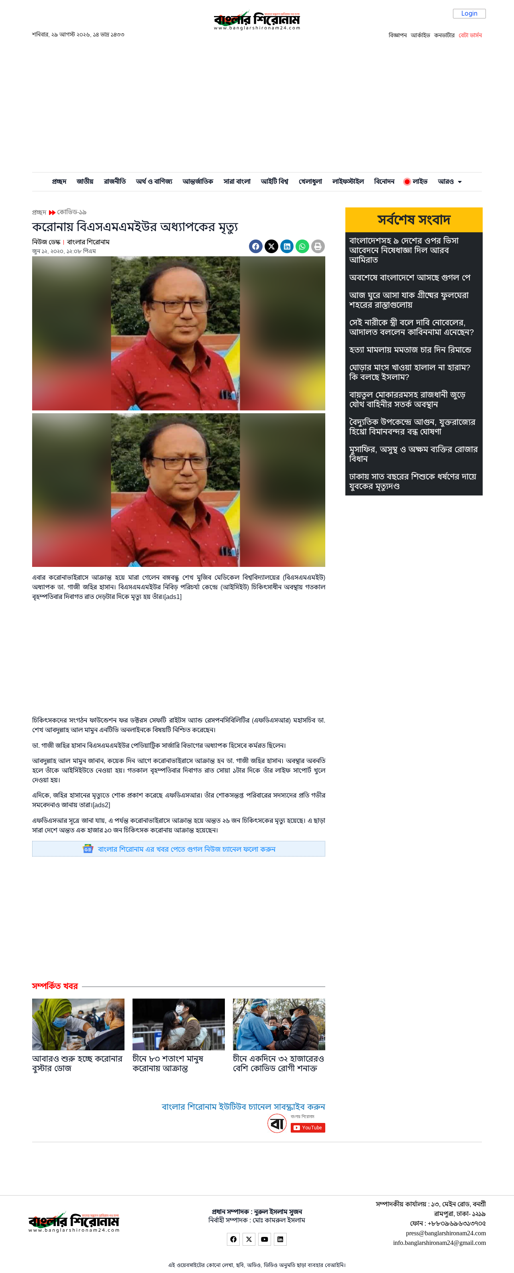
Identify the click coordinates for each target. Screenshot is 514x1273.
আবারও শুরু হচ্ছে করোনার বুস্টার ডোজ (77, 1064)
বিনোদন (384, 182)
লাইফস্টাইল (348, 182)
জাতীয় (85, 182)
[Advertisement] (257, 105)
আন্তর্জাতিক (198, 182)
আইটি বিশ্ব (274, 182)
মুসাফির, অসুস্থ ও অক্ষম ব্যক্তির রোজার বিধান (413, 454)
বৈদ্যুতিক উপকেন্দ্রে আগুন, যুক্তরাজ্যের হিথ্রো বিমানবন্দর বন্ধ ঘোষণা (412, 427)
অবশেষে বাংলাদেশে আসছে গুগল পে (409, 278)
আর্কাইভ (420, 35)
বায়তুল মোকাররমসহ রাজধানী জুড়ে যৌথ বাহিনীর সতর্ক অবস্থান (407, 400)
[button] (256, 246)
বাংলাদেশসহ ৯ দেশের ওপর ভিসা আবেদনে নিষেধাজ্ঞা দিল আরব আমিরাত (404, 250)
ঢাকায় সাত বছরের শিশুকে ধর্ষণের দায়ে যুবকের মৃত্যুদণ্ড (412, 481)
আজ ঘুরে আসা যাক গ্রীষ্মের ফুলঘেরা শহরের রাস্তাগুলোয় (409, 300)
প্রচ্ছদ (59, 182)
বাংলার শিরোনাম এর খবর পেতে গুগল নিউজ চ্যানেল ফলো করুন (186, 849)
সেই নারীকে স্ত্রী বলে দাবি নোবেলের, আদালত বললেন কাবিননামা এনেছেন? (411, 327)
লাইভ (419, 182)
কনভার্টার (444, 35)
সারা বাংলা (237, 182)
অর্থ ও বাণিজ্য (154, 182)
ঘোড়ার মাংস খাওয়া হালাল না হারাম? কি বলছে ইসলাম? (409, 372)
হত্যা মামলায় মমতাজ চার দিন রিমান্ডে (410, 350)
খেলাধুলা (310, 182)
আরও (446, 182)
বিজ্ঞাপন (398, 35)
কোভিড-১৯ (72, 212)
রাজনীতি (115, 182)
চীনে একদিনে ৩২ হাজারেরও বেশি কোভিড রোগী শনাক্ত (278, 1064)
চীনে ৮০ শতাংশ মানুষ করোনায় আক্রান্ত (168, 1064)
